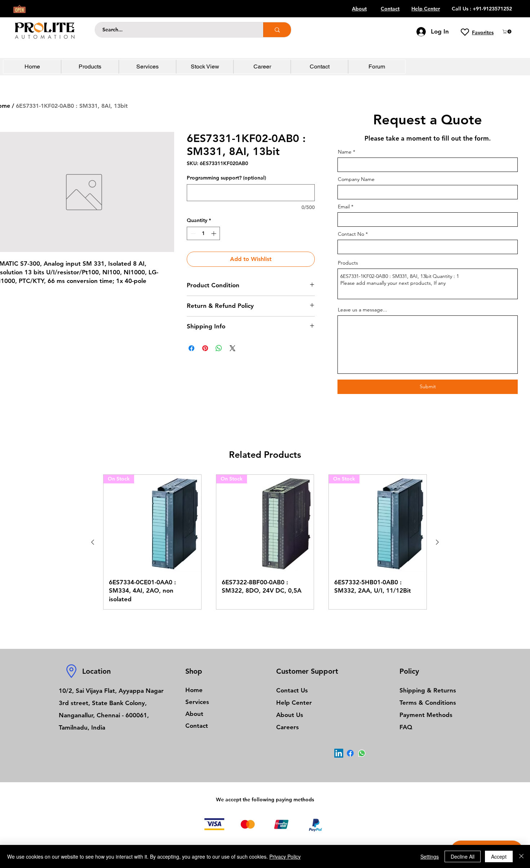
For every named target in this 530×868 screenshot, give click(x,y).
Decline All (462, 856)
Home (194, 690)
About (194, 713)
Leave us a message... (362, 309)
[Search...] (277, 29)
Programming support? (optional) (226, 177)
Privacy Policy (285, 856)
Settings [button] (429, 856)
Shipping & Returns (427, 690)
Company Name (356, 179)
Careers (287, 727)
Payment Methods (426, 714)
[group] (265, 542)
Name (345, 151)
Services (197, 701)
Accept (499, 856)
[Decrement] (192, 233)
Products (348, 262)
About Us (289, 714)
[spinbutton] (203, 233)
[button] (507, 32)
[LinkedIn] (338, 753)
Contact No (351, 233)
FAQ (405, 727)
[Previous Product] (92, 542)
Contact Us (292, 690)
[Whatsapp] (361, 753)
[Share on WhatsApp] (219, 348)
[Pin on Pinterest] (205, 348)
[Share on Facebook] (191, 348)
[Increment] (214, 233)
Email (344, 206)
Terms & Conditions (427, 702)
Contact (196, 725)
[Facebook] (350, 753)
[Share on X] (232, 348)
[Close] (521, 856)
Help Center (294, 702)
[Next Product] (437, 542)
